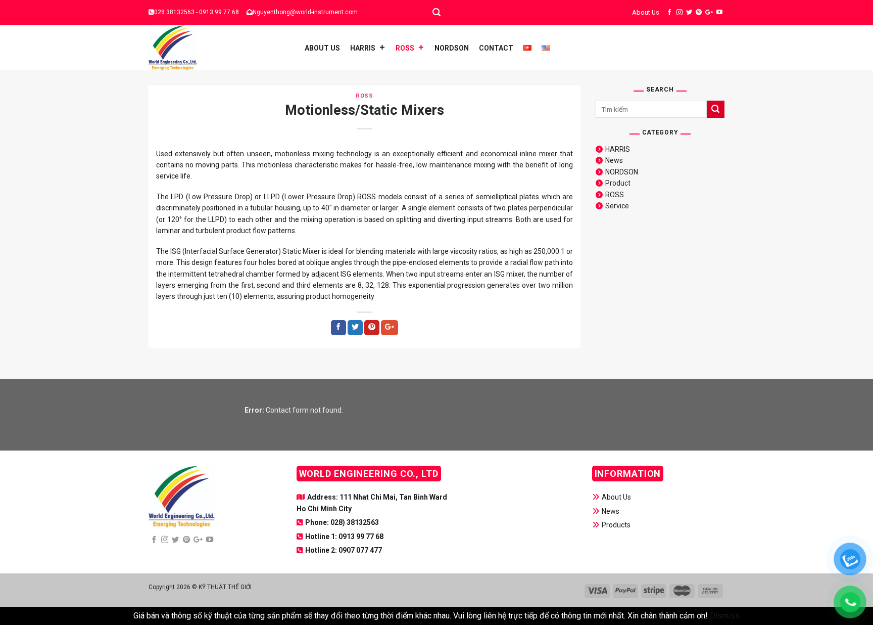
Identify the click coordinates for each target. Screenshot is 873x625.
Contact (496, 48)
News (614, 160)
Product (617, 183)
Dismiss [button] (725, 615)
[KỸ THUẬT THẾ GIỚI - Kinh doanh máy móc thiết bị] (216, 47)
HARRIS (362, 48)
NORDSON (451, 48)
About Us (645, 12)
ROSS (405, 48)
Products (616, 525)
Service (617, 206)
